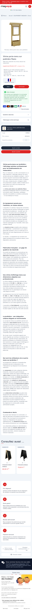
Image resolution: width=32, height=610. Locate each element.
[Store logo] (6, 6)
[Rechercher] (26, 6)
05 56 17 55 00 (8, 3)
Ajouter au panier (16, 151)
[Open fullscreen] (28, 22)
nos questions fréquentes (18, 564)
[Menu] (29, 6)
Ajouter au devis (16, 148)
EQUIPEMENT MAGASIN (20, 15)
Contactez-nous (15, 1)
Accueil (11, 15)
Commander (22, 86)
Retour (5, 15)
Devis (8, 86)
